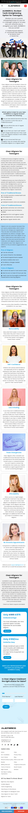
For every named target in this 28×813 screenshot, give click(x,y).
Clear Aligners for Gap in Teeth (9, 794)
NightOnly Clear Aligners (7, 781)
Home (2, 752)
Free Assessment (7, 811)
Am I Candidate (5, 754)
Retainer (16, 769)
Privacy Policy (17, 754)
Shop (15, 762)
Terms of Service (5, 767)
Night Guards (4, 769)
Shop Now (21, 811)
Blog (15, 757)
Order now (18, 2)
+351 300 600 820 (5, 741)
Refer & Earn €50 (18, 759)
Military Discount (5, 764)
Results (3, 762)
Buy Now (7, 631)
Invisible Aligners (5, 784)
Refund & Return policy (7, 759)
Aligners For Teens (6, 796)
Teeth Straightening (6, 786)
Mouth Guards (18, 767)
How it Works (4, 757)
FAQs (15, 752)
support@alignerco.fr (17, 565)
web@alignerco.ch (6, 740)
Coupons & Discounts (20, 764)
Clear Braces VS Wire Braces (8, 789)
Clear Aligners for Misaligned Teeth (10, 791)
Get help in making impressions (6, 773)
